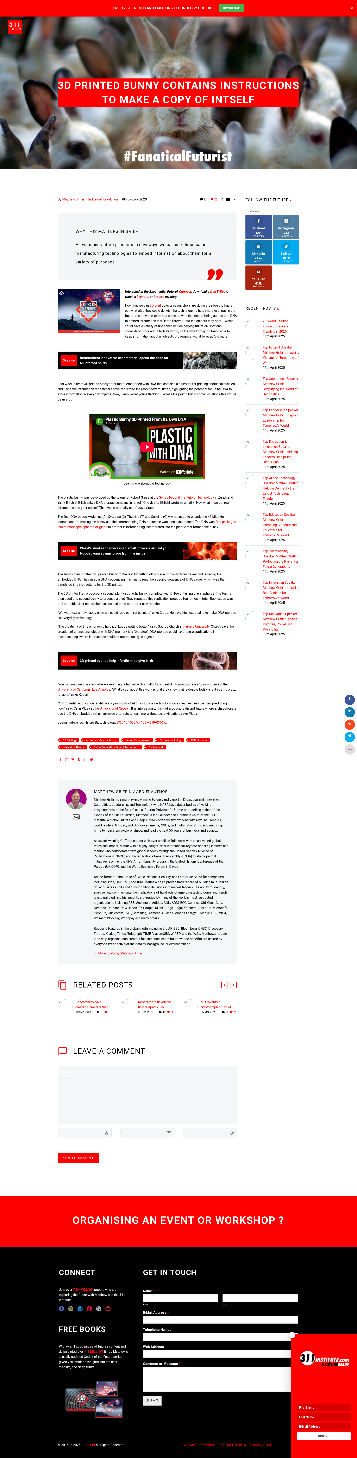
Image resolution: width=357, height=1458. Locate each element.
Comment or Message (161, 1364)
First (145, 1304)
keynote (142, 297)
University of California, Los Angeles (84, 689)
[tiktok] (89, 1308)
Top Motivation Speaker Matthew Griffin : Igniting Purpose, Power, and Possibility (280, 621)
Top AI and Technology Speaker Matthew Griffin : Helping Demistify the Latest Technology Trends (281, 488)
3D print (155, 305)
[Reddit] (91, 759)
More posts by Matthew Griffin (120, 953)
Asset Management (138, 740)
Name (148, 1291)
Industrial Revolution (103, 199)
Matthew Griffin (73, 199)
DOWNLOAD (231, 8)
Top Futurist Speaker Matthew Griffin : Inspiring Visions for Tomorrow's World (281, 355)
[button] (224, 985)
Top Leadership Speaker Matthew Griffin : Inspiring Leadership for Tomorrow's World (281, 418)
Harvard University (196, 626)
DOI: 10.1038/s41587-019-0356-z (142, 722)
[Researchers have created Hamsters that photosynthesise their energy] (66, 1007)
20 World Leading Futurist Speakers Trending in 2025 (275, 326)
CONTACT (190, 1445)
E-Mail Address (156, 1313)
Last (225, 1304)
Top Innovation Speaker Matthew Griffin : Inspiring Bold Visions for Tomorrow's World (281, 590)
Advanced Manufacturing (101, 740)
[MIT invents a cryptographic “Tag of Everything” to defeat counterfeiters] (192, 1007)
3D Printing (69, 740)
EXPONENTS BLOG (233, 1445)
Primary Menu (345, 27)
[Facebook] (60, 759)
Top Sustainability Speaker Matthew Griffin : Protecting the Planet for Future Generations (281, 559)
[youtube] (108, 1308)
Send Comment (78, 1158)
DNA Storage (199, 740)
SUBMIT (152, 1401)
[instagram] (70, 1308)
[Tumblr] (79, 759)
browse (159, 297)
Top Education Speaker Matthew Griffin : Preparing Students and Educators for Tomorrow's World (280, 525)
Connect (185, 292)
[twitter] (98, 1308)
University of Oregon (115, 708)
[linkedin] (80, 1308)
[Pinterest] (72, 759)
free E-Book (218, 292)
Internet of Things (73, 747)
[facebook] (61, 1308)
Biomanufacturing (170, 740)
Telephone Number (158, 1330)
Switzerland (156, 747)
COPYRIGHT (208, 1445)
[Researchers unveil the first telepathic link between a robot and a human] (129, 1007)
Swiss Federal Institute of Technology (186, 497)
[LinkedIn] (85, 759)
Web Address (153, 1347)
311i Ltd (89, 1445)
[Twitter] (66, 759)
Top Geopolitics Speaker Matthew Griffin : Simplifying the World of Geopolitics (280, 386)
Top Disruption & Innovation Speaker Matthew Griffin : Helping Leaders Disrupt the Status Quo (280, 452)
